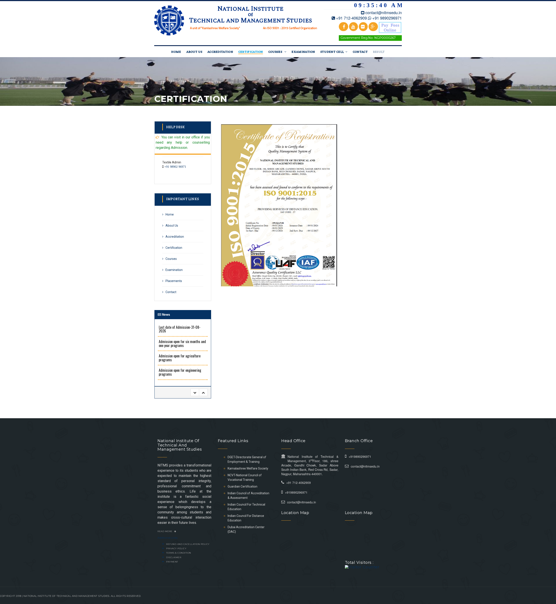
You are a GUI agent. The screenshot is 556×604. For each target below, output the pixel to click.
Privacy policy (176, 548)
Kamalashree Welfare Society (248, 468)
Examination (303, 52)
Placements (173, 281)
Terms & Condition (178, 552)
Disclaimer (173, 557)
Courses (275, 52)
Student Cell (332, 52)
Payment (172, 561)
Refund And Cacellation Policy (188, 544)
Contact (360, 52)
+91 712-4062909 (351, 18)
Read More (165, 531)
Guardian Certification (242, 486)
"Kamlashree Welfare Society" (220, 28)
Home (176, 52)
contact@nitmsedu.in (383, 12)
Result (379, 52)
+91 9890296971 (387, 18)
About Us (194, 52)
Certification (250, 52)
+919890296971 (296, 492)
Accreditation (220, 52)
